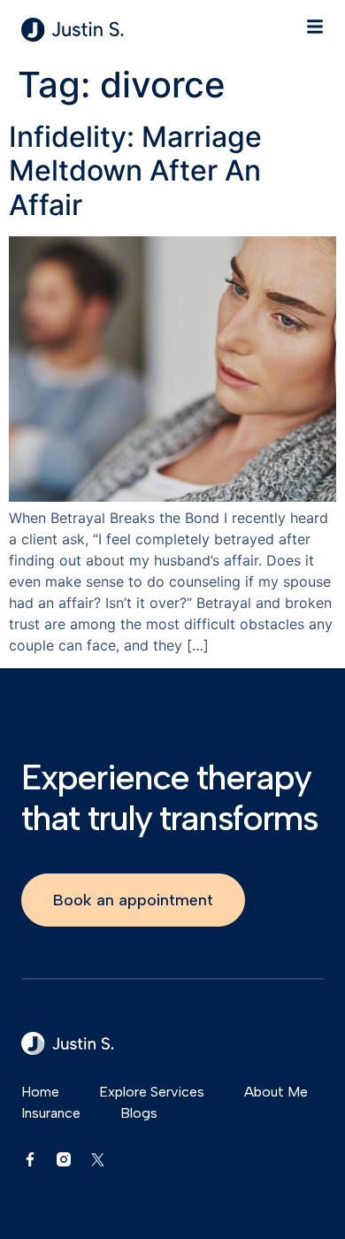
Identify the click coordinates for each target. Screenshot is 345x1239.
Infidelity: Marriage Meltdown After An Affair (135, 170)
